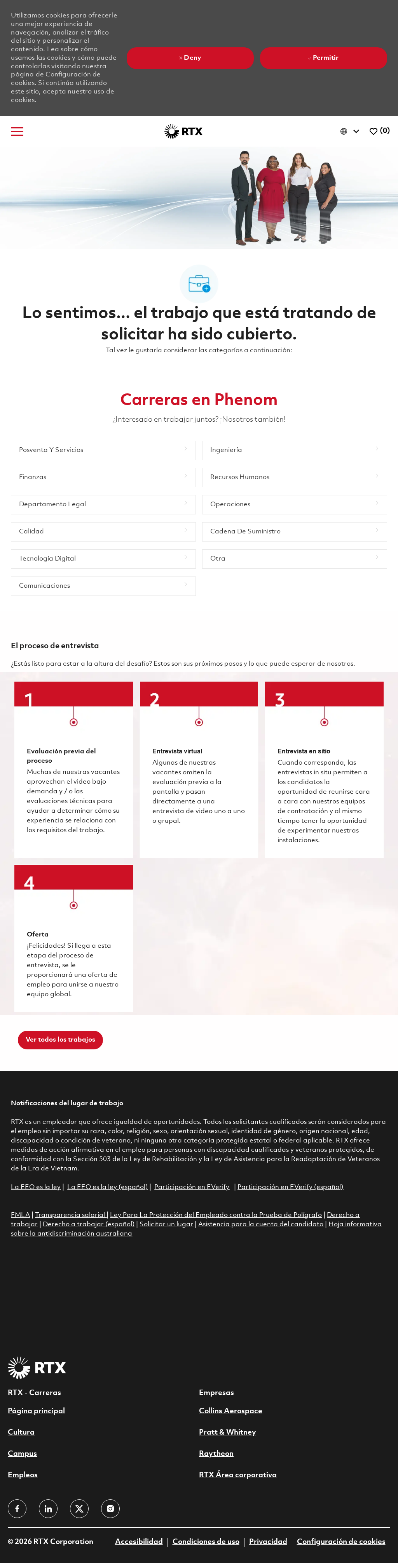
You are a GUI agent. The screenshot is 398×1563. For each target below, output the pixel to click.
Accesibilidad (139, 1542)
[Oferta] (73, 938)
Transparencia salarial (70, 1215)
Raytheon (216, 1454)
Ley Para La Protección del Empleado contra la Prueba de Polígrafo (216, 1215)
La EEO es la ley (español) (107, 1187)
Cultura (21, 1433)
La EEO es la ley (36, 1187)
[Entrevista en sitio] (324, 770)
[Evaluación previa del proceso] (73, 770)
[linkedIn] (48, 1508)
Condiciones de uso (206, 1542)
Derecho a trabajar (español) (88, 1224)
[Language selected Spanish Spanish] (351, 131)
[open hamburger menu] (17, 131)
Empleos (23, 1475)
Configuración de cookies (341, 1542)
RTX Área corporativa (238, 1475)
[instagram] (110, 1508)
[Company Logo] (183, 131)
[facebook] (17, 1508)
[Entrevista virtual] (199, 770)
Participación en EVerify (191, 1187)
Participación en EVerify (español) (290, 1187)
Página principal (36, 1411)
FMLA (20, 1215)
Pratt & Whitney (227, 1433)
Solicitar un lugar (166, 1224)
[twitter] (79, 1508)
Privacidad (268, 1542)
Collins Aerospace (230, 1411)
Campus (22, 1454)
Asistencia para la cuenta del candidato (260, 1224)
